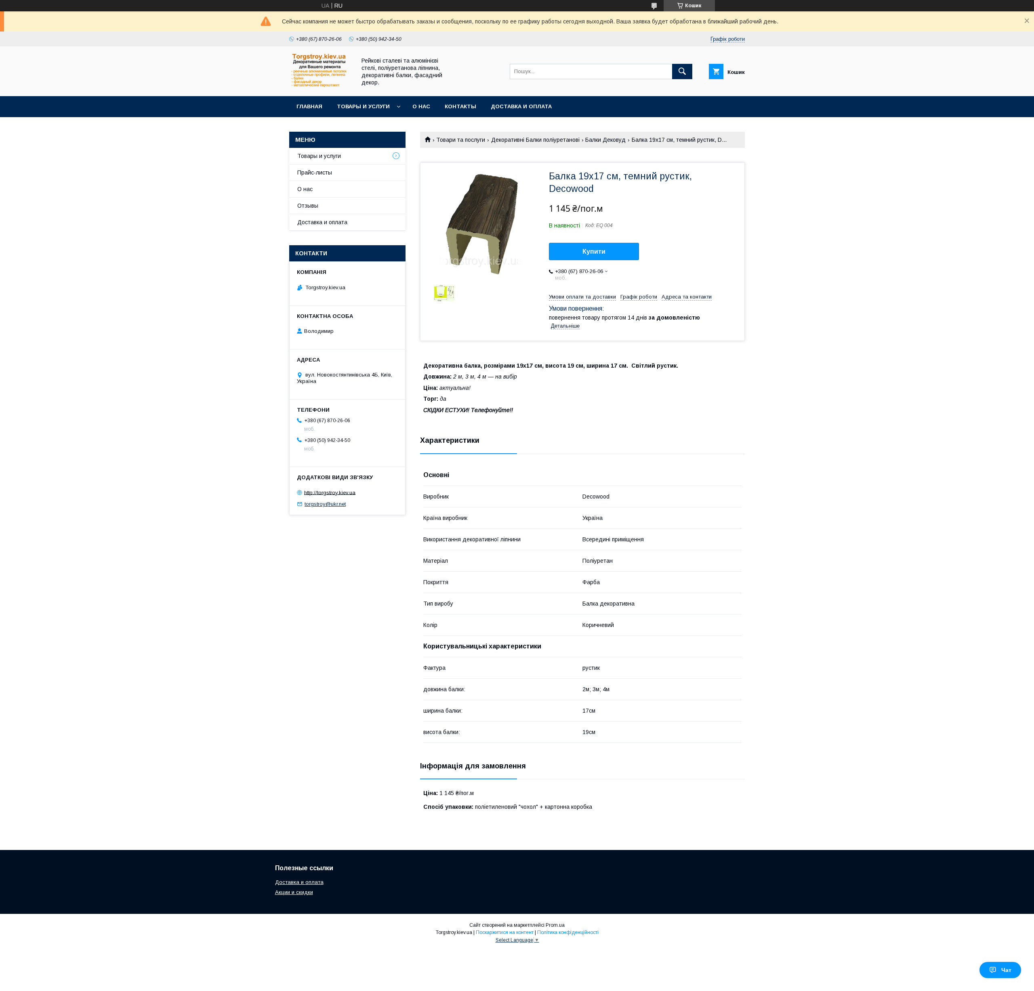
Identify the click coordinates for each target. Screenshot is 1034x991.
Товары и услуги (363, 106)
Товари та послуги (460, 140)
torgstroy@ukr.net (325, 504)
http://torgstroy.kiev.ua (329, 492)
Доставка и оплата (521, 106)
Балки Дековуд (605, 140)
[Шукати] (682, 71)
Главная (309, 106)
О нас (421, 106)
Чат (1006, 970)
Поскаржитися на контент (505, 932)
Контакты (460, 106)
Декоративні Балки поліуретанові (535, 140)
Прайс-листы (314, 172)
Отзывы (307, 205)
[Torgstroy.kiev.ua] (320, 85)
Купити (593, 251)
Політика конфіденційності (568, 932)
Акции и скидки (294, 892)
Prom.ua (555, 925)
